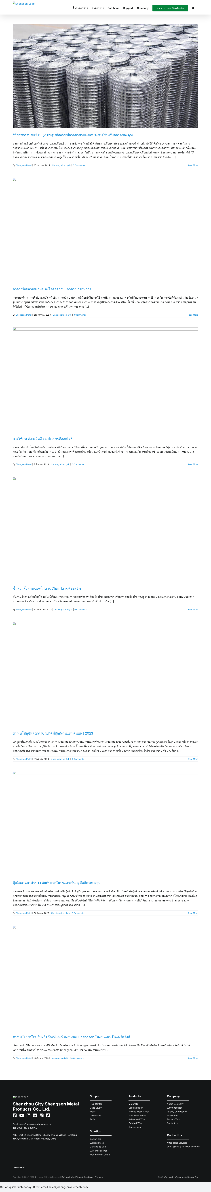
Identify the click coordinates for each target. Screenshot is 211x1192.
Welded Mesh (97, 1142)
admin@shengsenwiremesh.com (183, 1146)
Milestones (172, 1115)
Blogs (92, 1111)
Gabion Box (95, 1139)
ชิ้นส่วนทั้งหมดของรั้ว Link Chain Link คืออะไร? (47, 588)
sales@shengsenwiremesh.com (35, 1124)
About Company (175, 1104)
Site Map (99, 1177)
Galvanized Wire (98, 1146)
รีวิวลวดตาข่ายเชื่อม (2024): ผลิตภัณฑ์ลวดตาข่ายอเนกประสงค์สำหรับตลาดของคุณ (73, 135)
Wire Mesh (168, 1177)
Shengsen (39, 1177)
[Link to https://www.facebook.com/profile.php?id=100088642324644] (13, 1115)
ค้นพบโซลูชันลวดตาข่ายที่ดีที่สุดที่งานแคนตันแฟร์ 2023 (53, 733)
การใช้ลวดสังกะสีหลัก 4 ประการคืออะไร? (42, 439)
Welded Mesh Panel (139, 1111)
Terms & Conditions (84, 1177)
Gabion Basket (136, 1107)
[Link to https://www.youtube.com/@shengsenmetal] (20, 1115)
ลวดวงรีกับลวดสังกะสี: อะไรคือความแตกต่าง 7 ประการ (52, 289)
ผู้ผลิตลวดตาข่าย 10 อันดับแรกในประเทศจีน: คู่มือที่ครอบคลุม (57, 883)
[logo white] (20, 1097)
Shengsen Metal (24, 165)
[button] (193, 8)
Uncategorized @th (61, 165)
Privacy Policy (68, 1177)
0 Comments (79, 165)
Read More (193, 165)
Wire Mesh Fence (98, 1150)
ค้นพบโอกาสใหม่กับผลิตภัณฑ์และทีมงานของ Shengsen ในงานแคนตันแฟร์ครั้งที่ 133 (75, 1037)
